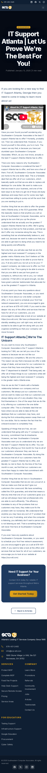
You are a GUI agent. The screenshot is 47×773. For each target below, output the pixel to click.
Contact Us (30, 710)
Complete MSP (7, 675)
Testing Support (8, 723)
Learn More (30, 670)
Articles (28, 699)
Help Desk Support (9, 686)
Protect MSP (7, 670)
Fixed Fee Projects (9, 680)
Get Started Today (23, 593)
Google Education (9, 734)
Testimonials (30, 705)
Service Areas (7, 701)
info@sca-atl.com (13, 651)
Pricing (4, 696)
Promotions (30, 675)
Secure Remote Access (11, 691)
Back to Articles (24, 611)
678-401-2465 (12, 646)
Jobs (27, 694)
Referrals (29, 680)
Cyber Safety (7, 744)
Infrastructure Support (11, 729)
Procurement (7, 739)
